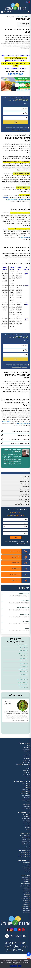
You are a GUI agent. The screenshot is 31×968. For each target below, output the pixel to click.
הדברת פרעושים (26, 796)
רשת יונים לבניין (26, 844)
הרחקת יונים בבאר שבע (24, 856)
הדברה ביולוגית (25, 237)
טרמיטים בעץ (24, 614)
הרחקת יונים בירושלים (24, 854)
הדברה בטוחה (25, 494)
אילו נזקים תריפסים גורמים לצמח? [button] (20, 431)
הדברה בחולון (23, 677)
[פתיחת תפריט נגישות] (29, 954)
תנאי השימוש (8, 541)
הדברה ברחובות (23, 687)
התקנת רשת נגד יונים (25, 835)
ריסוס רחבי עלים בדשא (22, 504)
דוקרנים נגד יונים (26, 838)
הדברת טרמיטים (26, 789)
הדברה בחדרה (23, 672)
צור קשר (28, 777)
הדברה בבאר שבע (25, 898)
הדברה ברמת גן (23, 653)
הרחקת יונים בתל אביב (24, 850)
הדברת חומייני (26, 821)
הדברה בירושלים (22, 682)
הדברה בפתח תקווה (22, 645)
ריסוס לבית (27, 752)
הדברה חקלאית (24, 491)
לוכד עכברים (27, 869)
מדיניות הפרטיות (21, 543)
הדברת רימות (27, 806)
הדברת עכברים (26, 863)
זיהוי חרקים (16, 557)
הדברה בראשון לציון (22, 679)
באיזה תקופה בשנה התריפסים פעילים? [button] (19, 439)
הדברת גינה (25, 502)
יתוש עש (28, 829)
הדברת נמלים (27, 785)
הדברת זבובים (26, 825)
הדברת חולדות (26, 865)
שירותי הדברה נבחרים (22, 781)
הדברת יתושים (26, 823)
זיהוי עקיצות (15, 580)
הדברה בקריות (26, 900)
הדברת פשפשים (26, 792)
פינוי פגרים (27, 802)
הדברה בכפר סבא (22, 685)
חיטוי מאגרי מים (26, 762)
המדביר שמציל (24, 743)
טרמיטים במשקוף (23, 607)
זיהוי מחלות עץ (14, 574)
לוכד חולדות (27, 871)
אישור (19, 965)
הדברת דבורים (26, 815)
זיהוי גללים (16, 568)
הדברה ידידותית (24, 499)
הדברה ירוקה (25, 479)
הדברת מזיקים (21, 17)
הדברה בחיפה (23, 648)
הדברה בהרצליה (23, 669)
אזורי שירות (25, 875)
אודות (27, 628)
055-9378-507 (8, 12)
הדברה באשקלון (23, 650)
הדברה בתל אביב (22, 674)
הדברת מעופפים (24, 812)
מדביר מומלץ (27, 756)
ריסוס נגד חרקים (24, 489)
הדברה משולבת (24, 484)
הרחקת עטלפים (26, 819)
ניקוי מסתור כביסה (25, 842)
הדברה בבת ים (23, 666)
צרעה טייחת (25, 600)
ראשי (28, 17)
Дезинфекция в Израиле (23, 764)
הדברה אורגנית (24, 476)
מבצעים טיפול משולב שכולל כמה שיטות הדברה (16, 198)
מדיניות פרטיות (26, 775)
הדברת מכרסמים (24, 860)
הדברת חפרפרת (26, 867)
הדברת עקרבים (26, 808)
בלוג (29, 766)
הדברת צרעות (27, 817)
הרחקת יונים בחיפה (25, 852)
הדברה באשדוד (23, 661)
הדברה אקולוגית (24, 497)
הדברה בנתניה (23, 656)
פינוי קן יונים (27, 846)
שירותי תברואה (26, 760)
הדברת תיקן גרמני (26, 800)
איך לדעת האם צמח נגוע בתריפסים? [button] (20, 443)
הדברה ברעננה (23, 658)
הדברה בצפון (27, 894)
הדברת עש (27, 827)
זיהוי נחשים (16, 562)
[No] (28, 963)
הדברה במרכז (23, 664)
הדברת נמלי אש (26, 783)
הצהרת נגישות (24, 593)
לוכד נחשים (27, 798)
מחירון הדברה (15, 551)
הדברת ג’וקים (27, 787)
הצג (20, 24)
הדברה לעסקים (26, 750)
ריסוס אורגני (25, 486)
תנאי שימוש (27, 773)
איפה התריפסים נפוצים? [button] (23, 435)
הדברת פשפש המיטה (25, 794)
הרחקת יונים (25, 833)
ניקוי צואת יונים (26, 840)
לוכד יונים (27, 848)
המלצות (28, 768)
